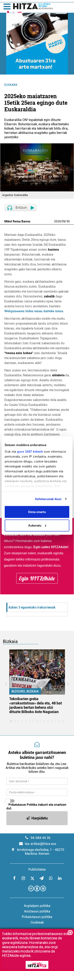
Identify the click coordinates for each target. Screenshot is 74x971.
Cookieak (37, 922)
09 (63, 221)
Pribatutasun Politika (22, 804)
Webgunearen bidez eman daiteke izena (33, 311)
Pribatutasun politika (37, 917)
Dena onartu (37, 512)
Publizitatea (37, 869)
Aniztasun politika (37, 911)
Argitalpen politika (37, 906)
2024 (57, 221)
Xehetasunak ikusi (48, 498)
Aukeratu (34, 525)
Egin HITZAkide (37, 578)
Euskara (10, 84)
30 (68, 221)
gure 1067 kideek (30, 451)
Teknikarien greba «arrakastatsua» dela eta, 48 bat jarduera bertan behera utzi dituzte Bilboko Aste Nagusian (35, 705)
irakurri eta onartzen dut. (36, 806)
